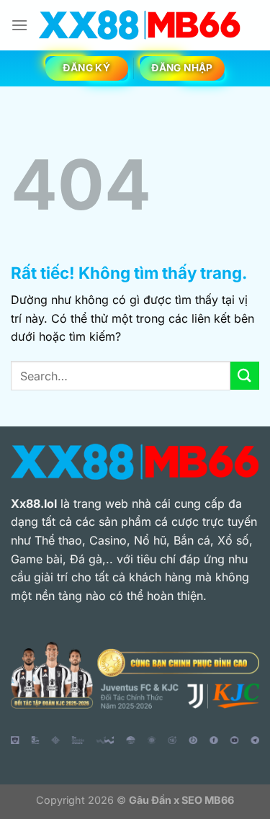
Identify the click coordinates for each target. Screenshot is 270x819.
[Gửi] (244, 376)
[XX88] (139, 25)
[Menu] (19, 24)
